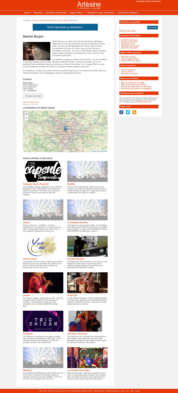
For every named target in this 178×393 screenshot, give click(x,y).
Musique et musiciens (129, 42)
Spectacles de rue (128, 44)
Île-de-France (34, 102)
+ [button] (26, 114)
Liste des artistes (62, 20)
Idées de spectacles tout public (133, 83)
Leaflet (93, 151)
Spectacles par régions (129, 74)
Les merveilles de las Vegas (78, 370)
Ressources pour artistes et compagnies (136, 88)
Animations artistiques (129, 40)
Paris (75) (26, 102)
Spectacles (37, 13)
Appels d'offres (76, 13)
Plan (127, 391)
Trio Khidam (28, 334)
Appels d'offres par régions (131, 61)
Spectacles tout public (129, 48)
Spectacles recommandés (56, 13)
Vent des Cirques (30, 259)
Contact (137, 391)
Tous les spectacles (128, 70)
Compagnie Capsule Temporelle (36, 184)
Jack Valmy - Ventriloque (77, 334)
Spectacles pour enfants (130, 46)
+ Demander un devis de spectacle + (100, 13)
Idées (132, 391)
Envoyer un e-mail (33, 96)
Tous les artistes (127, 72)
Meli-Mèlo (71, 184)
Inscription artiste (143, 1)
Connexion (156, 1)
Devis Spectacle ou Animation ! (65, 27)
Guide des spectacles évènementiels (43, 20)
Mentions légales (99, 391)
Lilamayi (26, 222)
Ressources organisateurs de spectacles (136, 87)
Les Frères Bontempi (75, 259)
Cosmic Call (72, 295)
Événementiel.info (144, 102)
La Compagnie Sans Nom (77, 222)
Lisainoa (26, 295)
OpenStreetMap (102, 151)
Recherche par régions (127, 31)
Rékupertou (27, 370)
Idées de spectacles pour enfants (133, 85)
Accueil (27, 13)
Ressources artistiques (128, 13)
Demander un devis (128, 57)
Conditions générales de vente (115, 391)
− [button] (26, 118)
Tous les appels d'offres (130, 59)
